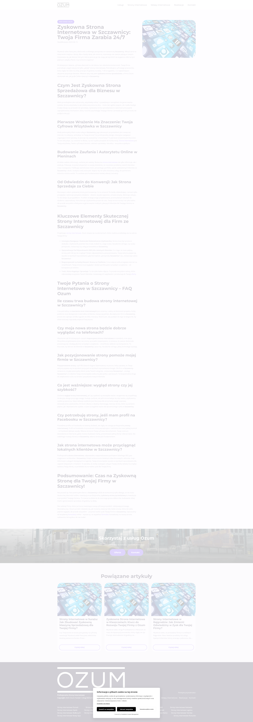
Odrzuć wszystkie (126, 709)
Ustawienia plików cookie (147, 709)
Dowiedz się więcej (103, 703)
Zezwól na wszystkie (106, 709)
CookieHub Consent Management (129, 714)
